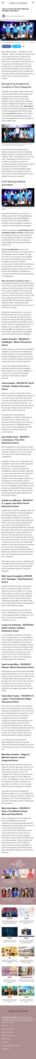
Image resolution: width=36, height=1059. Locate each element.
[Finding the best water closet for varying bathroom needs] (26, 971)
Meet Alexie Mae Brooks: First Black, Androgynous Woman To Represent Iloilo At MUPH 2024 (9, 881)
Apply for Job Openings (8, 1029)
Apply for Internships (7, 1032)
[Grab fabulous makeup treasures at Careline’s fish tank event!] (10, 971)
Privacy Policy (5, 1042)
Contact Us (5, 1025)
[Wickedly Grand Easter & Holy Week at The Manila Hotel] (26, 991)
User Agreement (6, 1038)
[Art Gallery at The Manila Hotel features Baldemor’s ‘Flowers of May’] (26, 951)
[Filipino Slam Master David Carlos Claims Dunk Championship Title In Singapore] (26, 892)
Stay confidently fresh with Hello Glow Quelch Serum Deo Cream (26, 922)
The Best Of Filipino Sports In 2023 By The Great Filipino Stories (9, 900)
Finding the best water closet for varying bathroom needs (26, 980)
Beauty (26, 918)
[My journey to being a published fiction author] (10, 932)
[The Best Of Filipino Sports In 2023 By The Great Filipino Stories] (10, 892)
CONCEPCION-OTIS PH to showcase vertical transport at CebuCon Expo (26, 942)
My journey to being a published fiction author (9, 941)
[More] (23, 46)
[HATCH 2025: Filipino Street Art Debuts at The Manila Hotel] (10, 991)
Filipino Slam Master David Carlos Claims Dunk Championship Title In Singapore (26, 900)
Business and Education (26, 977)
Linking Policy (5, 1048)
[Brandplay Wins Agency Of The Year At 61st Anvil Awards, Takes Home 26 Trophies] (10, 912)
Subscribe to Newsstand (8, 1035)
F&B (9, 957)
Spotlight (9, 918)
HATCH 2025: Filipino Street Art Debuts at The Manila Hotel (9, 1001)
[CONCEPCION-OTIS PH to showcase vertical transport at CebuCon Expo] (26, 932)
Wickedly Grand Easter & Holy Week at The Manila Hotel (26, 1001)
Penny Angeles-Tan (8, 42)
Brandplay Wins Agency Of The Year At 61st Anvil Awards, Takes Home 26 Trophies (9, 922)
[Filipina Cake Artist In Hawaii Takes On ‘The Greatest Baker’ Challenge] (26, 874)
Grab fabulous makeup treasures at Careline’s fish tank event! (10, 981)
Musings (10, 938)
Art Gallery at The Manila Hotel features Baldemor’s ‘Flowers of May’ (26, 961)
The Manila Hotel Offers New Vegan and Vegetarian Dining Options (10, 961)
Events (26, 938)
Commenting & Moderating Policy (11, 1045)
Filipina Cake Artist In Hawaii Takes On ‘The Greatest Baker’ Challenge (26, 881)
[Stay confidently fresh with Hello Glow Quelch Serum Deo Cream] (26, 912)
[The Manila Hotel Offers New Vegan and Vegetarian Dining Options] (10, 951)
